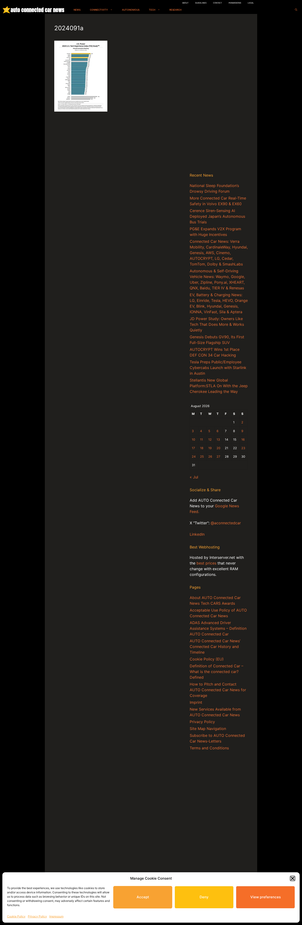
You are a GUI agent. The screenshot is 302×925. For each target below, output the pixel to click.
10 (193, 439)
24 (194, 456)
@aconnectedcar (226, 523)
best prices (206, 563)
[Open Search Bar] (296, 10)
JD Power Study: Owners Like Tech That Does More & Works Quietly (217, 324)
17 (193, 448)
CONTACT (217, 3)
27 (218, 456)
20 (218, 448)
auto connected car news (37, 10)
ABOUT (185, 3)
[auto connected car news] (6, 10)
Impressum (56, 916)
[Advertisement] (219, 94)
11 (201, 439)
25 (202, 456)
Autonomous (130, 9)
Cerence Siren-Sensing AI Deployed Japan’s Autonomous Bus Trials (217, 216)
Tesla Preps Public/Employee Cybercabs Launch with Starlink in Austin (218, 368)
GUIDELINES (200, 3)
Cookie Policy (16, 916)
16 (243, 439)
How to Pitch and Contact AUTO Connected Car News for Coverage (218, 690)
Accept (143, 897)
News (77, 9)
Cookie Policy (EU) (207, 659)
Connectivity (99, 9)
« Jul (194, 477)
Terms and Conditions (209, 748)
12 (210, 439)
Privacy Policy (37, 916)
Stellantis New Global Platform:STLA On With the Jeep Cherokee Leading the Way (219, 386)
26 (210, 456)
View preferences (265, 897)
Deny (204, 897)
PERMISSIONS (235, 3)
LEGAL (251, 3)
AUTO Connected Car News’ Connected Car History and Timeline (215, 646)
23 (243, 448)
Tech (152, 9)
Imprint (196, 702)
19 (210, 448)
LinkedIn (197, 534)
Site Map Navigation (208, 728)
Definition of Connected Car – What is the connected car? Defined (216, 672)
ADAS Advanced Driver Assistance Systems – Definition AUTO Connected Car (218, 628)
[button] (292, 878)
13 (218, 439)
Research (175, 9)
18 (201, 448)
